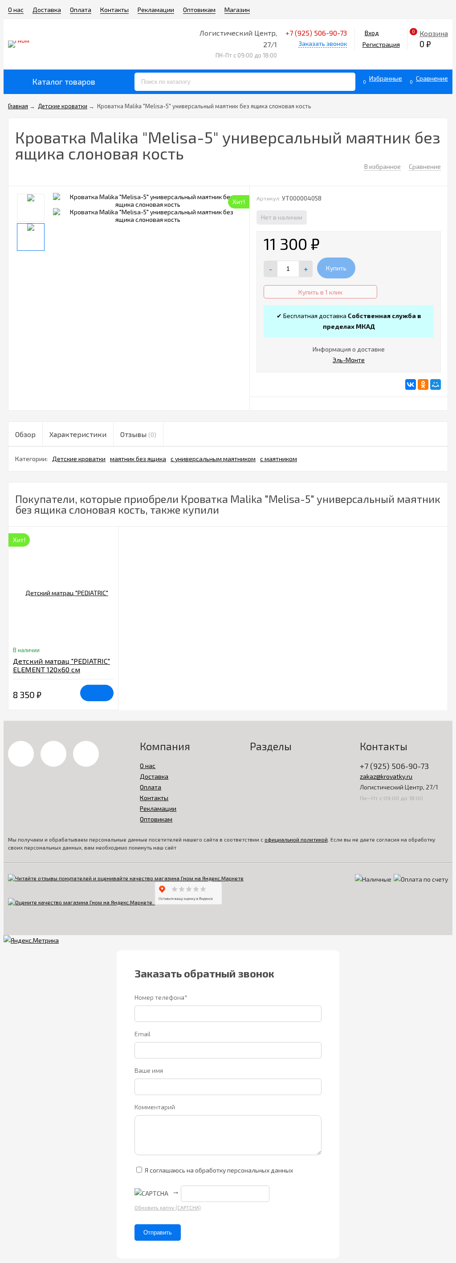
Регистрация (381, 44)
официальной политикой (296, 839)
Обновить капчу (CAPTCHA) (167, 1207)
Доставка (47, 9)
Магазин (237, 9)
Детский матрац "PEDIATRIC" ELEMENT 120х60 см (61, 665)
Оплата (80, 9)
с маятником (278, 458)
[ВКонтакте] (410, 384)
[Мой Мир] (435, 384)
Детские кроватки (79, 458)
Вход (372, 33)
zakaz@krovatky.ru (386, 776)
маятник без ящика (138, 458)
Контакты (114, 9)
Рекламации (156, 9)
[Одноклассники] (423, 384)
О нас (16, 9)
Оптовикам (199, 9)
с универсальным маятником (213, 458)
